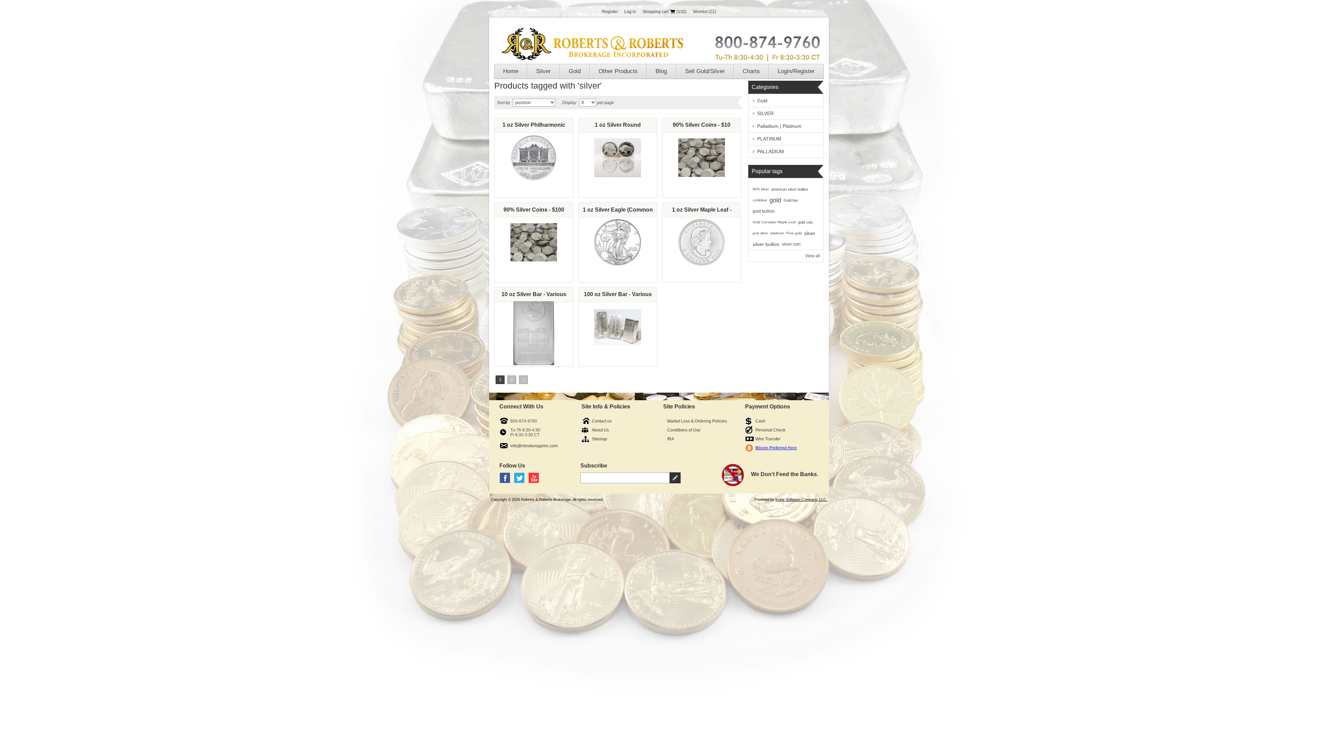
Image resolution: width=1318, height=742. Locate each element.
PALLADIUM (770, 151)
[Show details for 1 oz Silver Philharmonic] (533, 157)
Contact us (602, 421)
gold (775, 200)
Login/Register (796, 71)
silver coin (791, 244)
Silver (543, 71)
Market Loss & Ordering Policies (697, 421)
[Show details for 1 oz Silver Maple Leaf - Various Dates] (701, 242)
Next (523, 379)
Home (510, 71)
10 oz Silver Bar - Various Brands (533, 296)
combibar (760, 200)
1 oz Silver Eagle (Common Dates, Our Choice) (618, 211)
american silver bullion (789, 189)
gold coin (805, 222)
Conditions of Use (684, 430)
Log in (630, 11)
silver (810, 233)
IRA (670, 439)
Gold (575, 71)
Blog (661, 71)
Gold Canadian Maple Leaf (774, 222)
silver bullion (766, 244)
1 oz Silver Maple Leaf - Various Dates (701, 211)
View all (812, 256)
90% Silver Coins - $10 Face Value (701, 127)
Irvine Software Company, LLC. (801, 499)
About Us (600, 430)
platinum (777, 233)
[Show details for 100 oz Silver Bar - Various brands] (617, 327)
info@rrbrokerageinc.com (534, 445)
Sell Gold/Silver (705, 71)
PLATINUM (769, 139)
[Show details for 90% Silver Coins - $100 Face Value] (533, 242)
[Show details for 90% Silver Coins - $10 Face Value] (701, 157)
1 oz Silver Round (618, 125)
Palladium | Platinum (779, 126)
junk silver (760, 233)
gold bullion (764, 211)
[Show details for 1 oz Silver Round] (617, 157)
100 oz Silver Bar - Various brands (618, 296)
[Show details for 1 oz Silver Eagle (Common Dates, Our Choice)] (617, 242)
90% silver (761, 189)
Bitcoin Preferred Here (776, 448)
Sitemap (599, 439)
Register (610, 11)
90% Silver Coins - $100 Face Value (534, 211)
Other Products (618, 71)
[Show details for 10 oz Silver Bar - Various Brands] (533, 327)
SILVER (765, 113)
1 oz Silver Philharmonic (533, 125)
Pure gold (794, 233)
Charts (751, 71)
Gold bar (791, 200)
